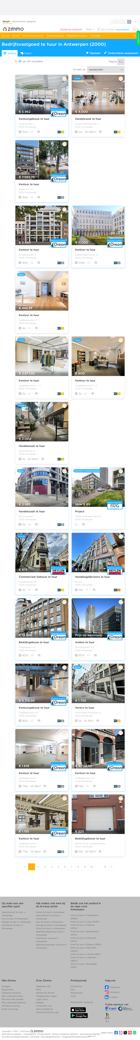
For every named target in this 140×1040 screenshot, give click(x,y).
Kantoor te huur (29, 184)
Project (79, 511)
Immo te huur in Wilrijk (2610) (86, 954)
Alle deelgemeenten (51, 1037)
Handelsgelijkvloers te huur (92, 576)
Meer (89, 29)
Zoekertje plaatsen (71, 29)
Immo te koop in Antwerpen (50, 912)
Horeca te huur (84, 707)
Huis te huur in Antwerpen (15, 918)
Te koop (5, 35)
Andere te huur (84, 642)
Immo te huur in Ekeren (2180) (86, 944)
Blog (136, 35)
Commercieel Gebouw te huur (38, 576)
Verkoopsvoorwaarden (90, 1034)
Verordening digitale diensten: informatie (21, 1037)
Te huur (16, 35)
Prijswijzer (95, 35)
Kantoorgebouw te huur (34, 118)
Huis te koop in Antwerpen (49, 922)
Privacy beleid (44, 1034)
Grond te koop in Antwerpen (50, 928)
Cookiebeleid (30, 1034)
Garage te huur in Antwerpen (16, 922)
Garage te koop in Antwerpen (51, 925)
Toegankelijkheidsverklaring (74, 1037)
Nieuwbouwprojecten (33, 35)
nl (135, 21)
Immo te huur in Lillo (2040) (85, 921)
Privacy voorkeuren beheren (65, 1034)
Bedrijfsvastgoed (55, 35)
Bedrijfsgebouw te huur (34, 642)
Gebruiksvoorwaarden (12, 1034)
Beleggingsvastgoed (77, 35)
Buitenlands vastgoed (24, 21)
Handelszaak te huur (88, 118)
